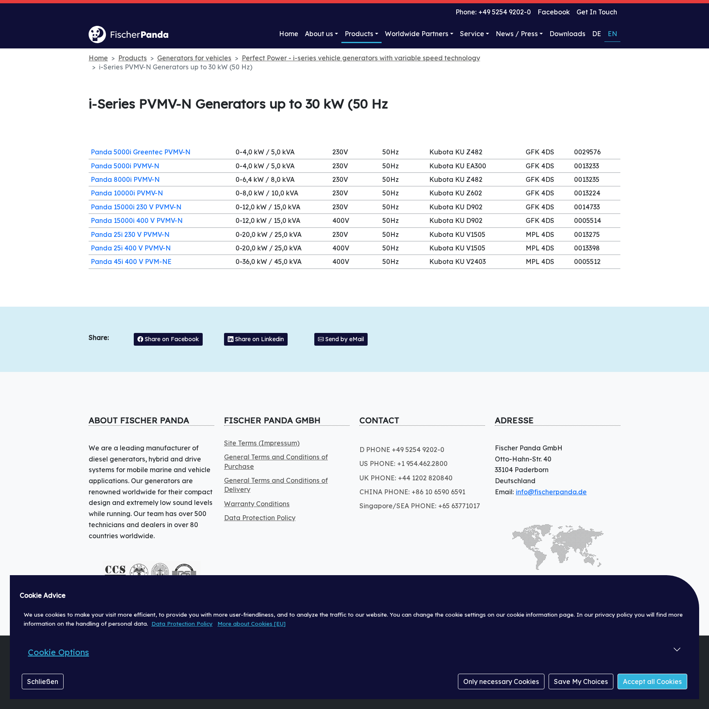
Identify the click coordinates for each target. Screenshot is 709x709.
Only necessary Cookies (501, 681)
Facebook (553, 12)
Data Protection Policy (182, 623)
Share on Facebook (171, 339)
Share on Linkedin (258, 339)
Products (359, 34)
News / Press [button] (517, 34)
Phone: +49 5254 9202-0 (493, 12)
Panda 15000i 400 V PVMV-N (137, 220)
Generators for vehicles (194, 58)
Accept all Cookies (652, 681)
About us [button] (319, 34)
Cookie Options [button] (58, 652)
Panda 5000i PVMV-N (125, 166)
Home (288, 34)
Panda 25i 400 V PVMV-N (131, 248)
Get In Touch (596, 12)
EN (612, 34)
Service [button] (472, 34)
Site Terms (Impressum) (262, 443)
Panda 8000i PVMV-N (125, 179)
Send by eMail (344, 339)
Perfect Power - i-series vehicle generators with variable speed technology (361, 58)
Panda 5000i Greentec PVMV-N (140, 152)
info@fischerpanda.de (551, 492)
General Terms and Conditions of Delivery (276, 484)
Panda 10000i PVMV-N (127, 193)
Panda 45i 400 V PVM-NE (131, 261)
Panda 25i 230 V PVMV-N (130, 234)
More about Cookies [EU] (251, 623)
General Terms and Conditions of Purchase (276, 461)
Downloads (567, 34)
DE (596, 34)
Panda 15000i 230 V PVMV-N (136, 207)
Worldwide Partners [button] (416, 34)
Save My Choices (581, 681)
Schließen (42, 681)
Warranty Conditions (257, 504)
